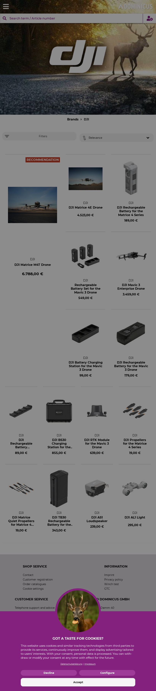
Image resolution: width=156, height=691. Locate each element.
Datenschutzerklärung (71, 664)
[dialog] (78, 345)
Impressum (90, 664)
